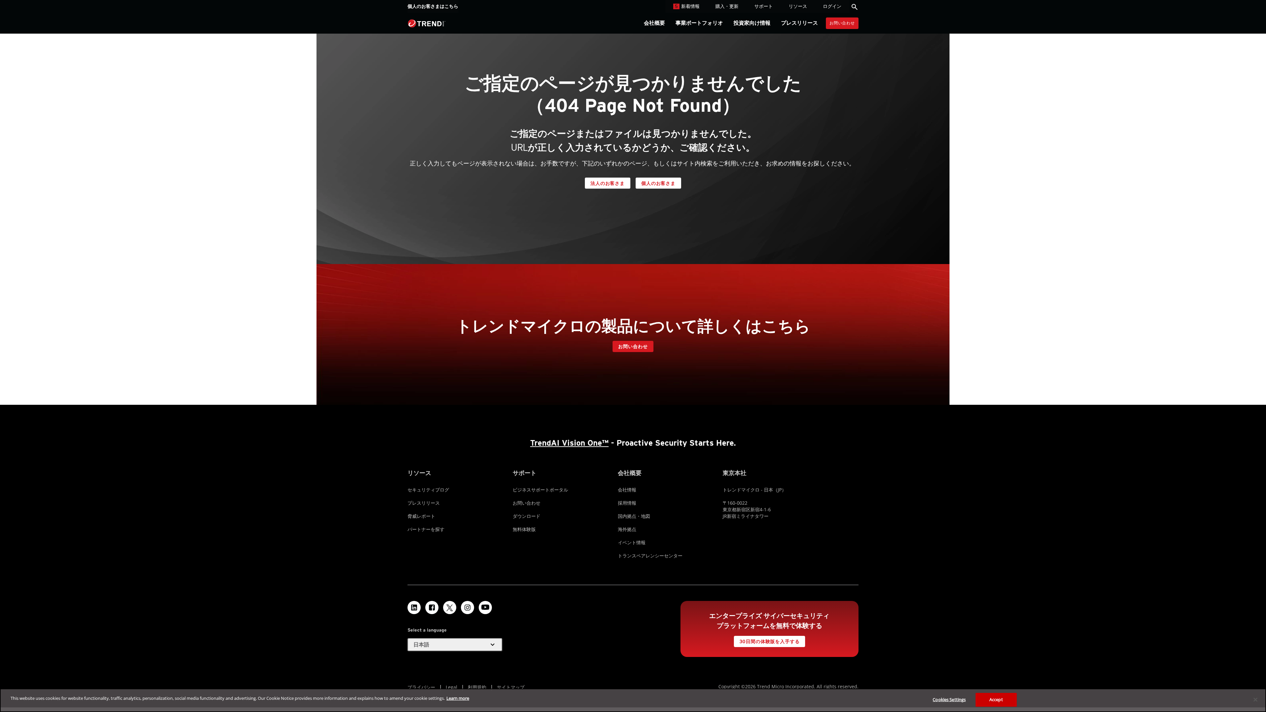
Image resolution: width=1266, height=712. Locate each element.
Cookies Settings (949, 699)
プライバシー (421, 687)
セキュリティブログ (428, 490)
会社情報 (627, 490)
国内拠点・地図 (634, 516)
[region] (633, 700)
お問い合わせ (842, 22)
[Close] (1255, 699)
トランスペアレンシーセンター (650, 555)
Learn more (457, 698)
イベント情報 (632, 542)
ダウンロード (526, 516)
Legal (451, 687)
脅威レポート (421, 516)
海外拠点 (627, 529)
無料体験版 (524, 529)
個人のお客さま (658, 183)
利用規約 (477, 687)
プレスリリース (423, 503)
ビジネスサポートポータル (540, 490)
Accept (996, 699)
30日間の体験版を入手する (769, 641)
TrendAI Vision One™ (569, 443)
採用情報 (627, 503)
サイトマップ (511, 687)
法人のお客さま (607, 183)
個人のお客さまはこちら (432, 6)
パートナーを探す (425, 529)
